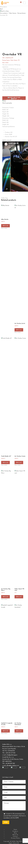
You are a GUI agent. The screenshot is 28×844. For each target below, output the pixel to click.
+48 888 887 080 (10, 763)
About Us (15, 834)
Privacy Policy (15, 838)
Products (15, 831)
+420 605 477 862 (10, 753)
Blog (15, 833)
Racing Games (22, 13)
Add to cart (5, 225)
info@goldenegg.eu (11, 755)
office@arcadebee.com (12, 765)
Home (15, 829)
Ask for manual (6, 140)
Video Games (12, 13)
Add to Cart (14, 98)
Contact (15, 836)
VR (19, 60)
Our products (4, 13)
